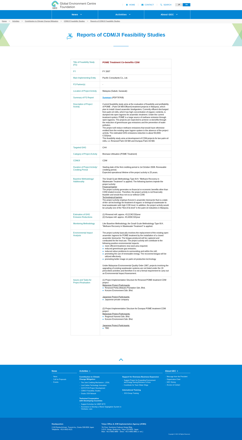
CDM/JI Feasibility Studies (74, 21)
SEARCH (167, 5)
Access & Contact (173, 385)
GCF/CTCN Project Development (93, 388)
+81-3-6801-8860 (112, 432)
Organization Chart (173, 379)
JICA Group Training (131, 393)
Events (55, 382)
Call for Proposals (59, 379)
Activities (15, 21)
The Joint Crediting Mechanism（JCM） (95, 382)
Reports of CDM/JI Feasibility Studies (105, 21)
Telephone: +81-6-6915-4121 (62, 429)
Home (4, 21)
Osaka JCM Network (88, 393)
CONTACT (149, 5)
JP (179, 5)
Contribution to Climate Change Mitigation (41, 21)
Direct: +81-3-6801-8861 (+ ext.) (131, 432)
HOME (132, 5)
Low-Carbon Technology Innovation (94, 385)
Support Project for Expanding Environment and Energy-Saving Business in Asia (140, 381)
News (55, 377)
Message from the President (177, 377)
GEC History (171, 382)
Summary (107, 97)
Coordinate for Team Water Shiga (136, 385)
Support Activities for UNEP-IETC (93, 404)
